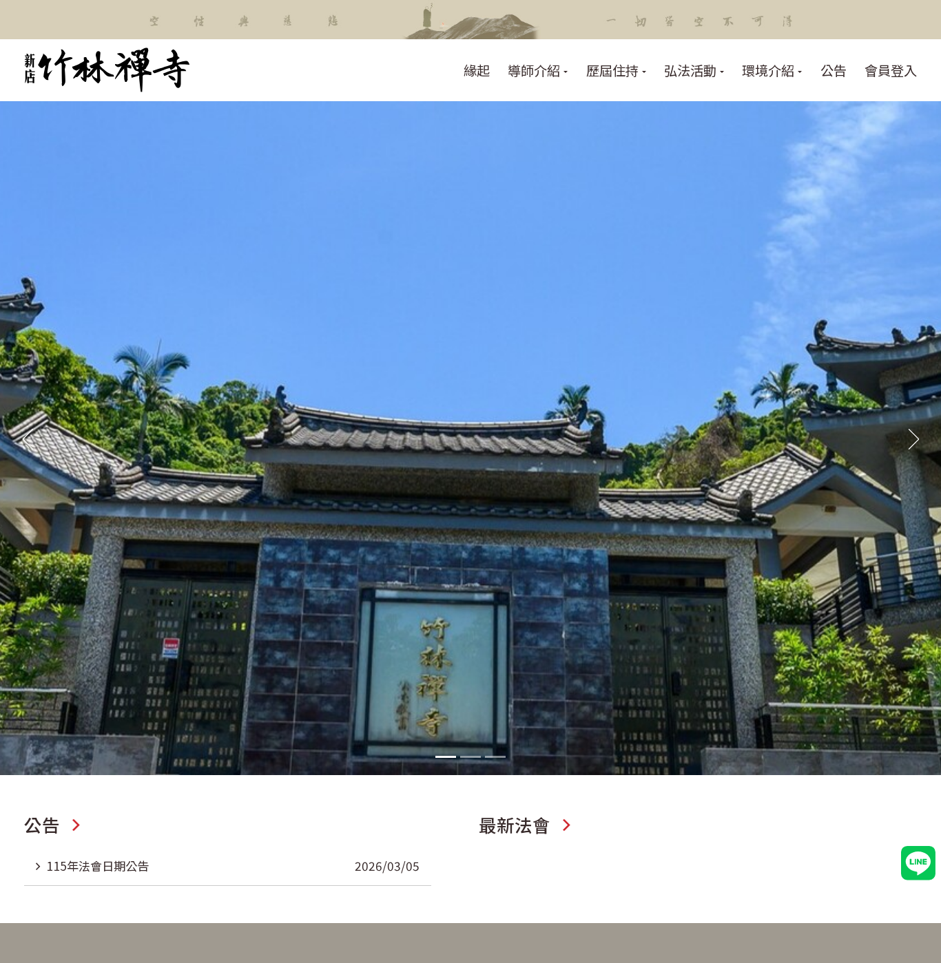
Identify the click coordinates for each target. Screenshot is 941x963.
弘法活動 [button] (690, 70)
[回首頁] (107, 69)
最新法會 (514, 824)
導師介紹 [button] (534, 70)
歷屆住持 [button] (612, 70)
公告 (833, 70)
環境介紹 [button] (768, 70)
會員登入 (891, 70)
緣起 (477, 70)
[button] (445, 757)
